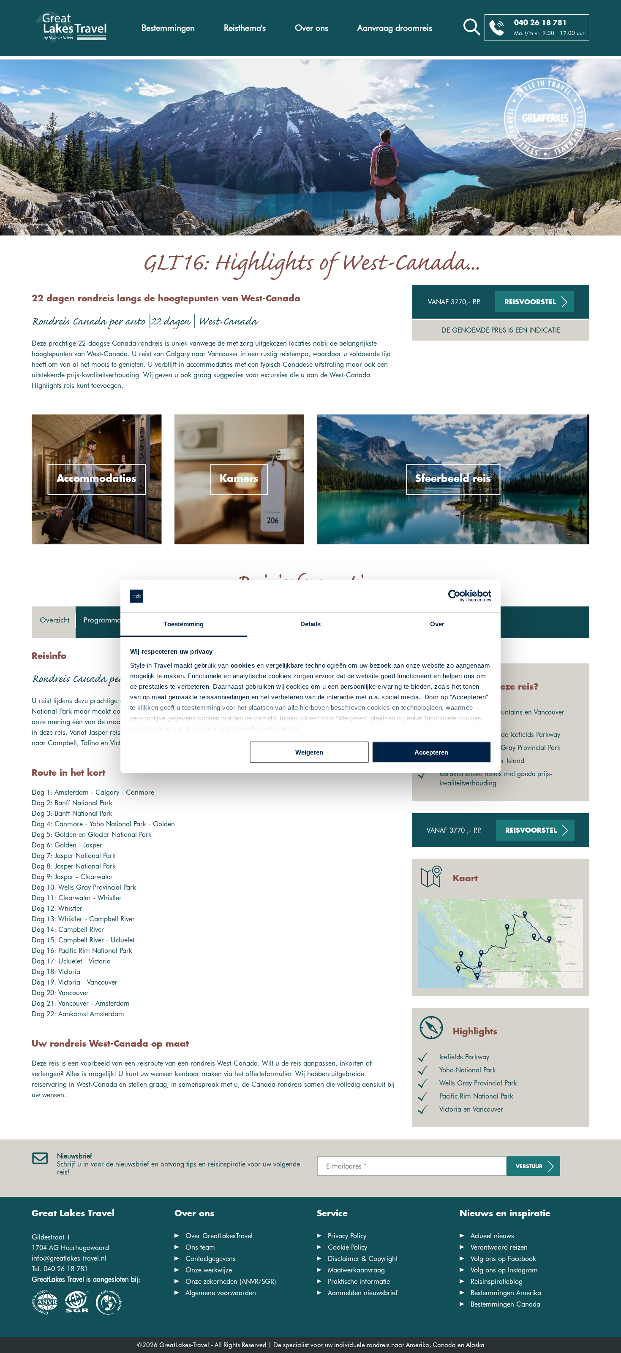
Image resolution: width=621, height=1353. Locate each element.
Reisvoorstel (530, 302)
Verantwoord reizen (499, 1247)
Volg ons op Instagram (504, 1270)
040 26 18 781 (540, 23)
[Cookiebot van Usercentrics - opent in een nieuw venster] (454, 596)
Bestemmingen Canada (505, 1304)
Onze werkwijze (208, 1270)
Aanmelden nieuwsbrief (363, 1293)
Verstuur (529, 1166)
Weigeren (309, 752)
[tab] (54, 622)
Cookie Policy (347, 1247)
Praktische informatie (359, 1281)
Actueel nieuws (492, 1236)
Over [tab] (437, 624)
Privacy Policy (347, 1236)
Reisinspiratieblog (497, 1281)
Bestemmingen (168, 28)
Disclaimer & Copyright (363, 1259)
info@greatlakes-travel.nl (69, 1258)
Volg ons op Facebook (503, 1259)
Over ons (311, 28)
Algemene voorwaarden (220, 1293)
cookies (243, 665)
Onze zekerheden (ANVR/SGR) (230, 1281)
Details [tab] (310, 624)
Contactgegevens (210, 1259)
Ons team (200, 1247)
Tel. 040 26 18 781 (60, 1269)
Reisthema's (245, 28)
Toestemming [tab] (183, 624)
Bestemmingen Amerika (506, 1293)
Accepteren (431, 752)
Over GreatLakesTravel (219, 1236)
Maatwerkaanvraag (356, 1270)
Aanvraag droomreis (394, 28)
